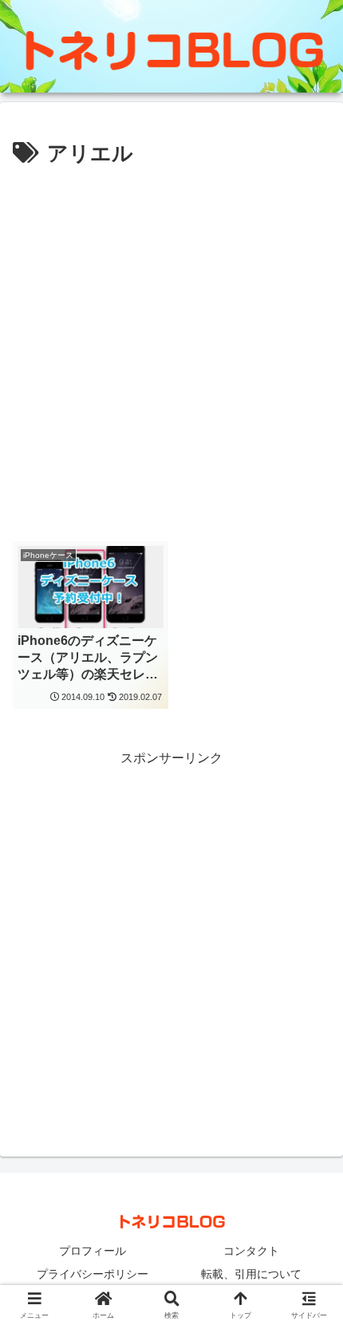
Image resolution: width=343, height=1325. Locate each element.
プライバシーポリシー (92, 1274)
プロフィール (92, 1250)
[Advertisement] (171, 352)
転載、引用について (251, 1274)
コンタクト (251, 1250)
